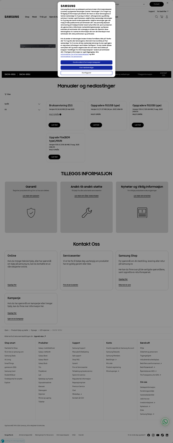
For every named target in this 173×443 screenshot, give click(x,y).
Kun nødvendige (87, 68)
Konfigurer (86, 73)
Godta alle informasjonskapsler (86, 62)
